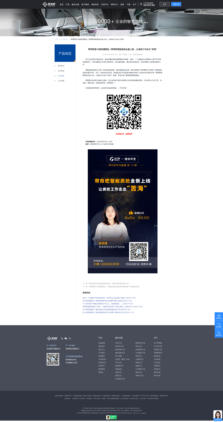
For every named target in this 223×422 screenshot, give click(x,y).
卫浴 (127, 359)
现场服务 (101, 356)
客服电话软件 (97, 396)
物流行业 (138, 362)
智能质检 (101, 369)
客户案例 (85, 4)
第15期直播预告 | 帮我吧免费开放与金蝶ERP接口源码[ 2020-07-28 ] (107, 301)
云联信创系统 (124, 398)
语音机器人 (102, 362)
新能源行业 (119, 365)
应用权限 (106, 408)
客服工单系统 (87, 396)
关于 (134, 4)
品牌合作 (157, 369)
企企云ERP (142, 398)
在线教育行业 (140, 349)
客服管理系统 (59, 396)
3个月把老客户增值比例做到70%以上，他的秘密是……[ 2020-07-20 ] (108, 303)
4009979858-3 (72, 348)
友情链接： (67, 398)
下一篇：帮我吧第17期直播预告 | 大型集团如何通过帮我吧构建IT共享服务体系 (111, 286)
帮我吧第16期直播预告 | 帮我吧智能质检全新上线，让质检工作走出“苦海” (97, 39)
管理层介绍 (158, 349)
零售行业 (118, 343)
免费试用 (176, 4)
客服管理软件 (164, 396)
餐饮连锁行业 (120, 352)
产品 (67, 4)
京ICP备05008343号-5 (114, 410)
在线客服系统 (106, 396)
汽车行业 (118, 362)
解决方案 (75, 4)
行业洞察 (61, 81)
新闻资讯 (61, 66)
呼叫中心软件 (145, 396)
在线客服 (101, 343)
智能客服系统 (78, 396)
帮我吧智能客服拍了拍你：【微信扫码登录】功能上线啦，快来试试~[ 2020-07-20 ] (113, 306)
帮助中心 (114, 4)
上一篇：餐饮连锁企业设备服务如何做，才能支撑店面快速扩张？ (106, 283)
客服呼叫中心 (68, 396)
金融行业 (138, 365)
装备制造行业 (120, 349)
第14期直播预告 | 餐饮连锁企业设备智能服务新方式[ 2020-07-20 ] (106, 309)
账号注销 (157, 375)
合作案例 (61, 71)
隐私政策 (100, 408)
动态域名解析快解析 (113, 398)
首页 (61, 4)
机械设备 (118, 369)
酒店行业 (118, 375)
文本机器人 (102, 359)
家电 (123, 359)
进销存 (104, 398)
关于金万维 (158, 346)
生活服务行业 (140, 352)
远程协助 (101, 346)
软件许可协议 (93, 408)
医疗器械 (118, 356)
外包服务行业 (120, 378)
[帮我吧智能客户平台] (49, 4)
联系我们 (157, 365)
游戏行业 (138, 346)
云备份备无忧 (134, 398)
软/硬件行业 (119, 346)
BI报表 (100, 372)
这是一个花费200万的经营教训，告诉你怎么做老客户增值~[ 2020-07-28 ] (109, 298)
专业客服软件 (136, 396)
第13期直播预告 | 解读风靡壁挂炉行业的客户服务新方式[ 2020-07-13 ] (108, 312)
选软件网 (75, 398)
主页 (56, 39)
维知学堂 (95, 4)
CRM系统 (89, 398)
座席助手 (101, 365)
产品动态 (64, 39)
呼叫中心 (101, 349)
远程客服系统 (126, 396)
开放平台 (104, 4)
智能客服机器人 (116, 396)
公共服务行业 (140, 369)
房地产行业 (139, 375)
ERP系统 (82, 398)
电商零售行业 (140, 343)
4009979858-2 (53, 348)
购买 (122, 4)
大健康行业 (139, 359)
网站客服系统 (154, 396)
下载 (128, 4)
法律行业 (118, 372)
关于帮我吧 (158, 343)
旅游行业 (138, 372)
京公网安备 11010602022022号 (131, 410)
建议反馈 (157, 372)
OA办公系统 (96, 398)
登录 (164, 4)
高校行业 (138, 356)
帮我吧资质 (158, 352)
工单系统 (101, 352)
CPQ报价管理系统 (153, 398)
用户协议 (86, 408)
